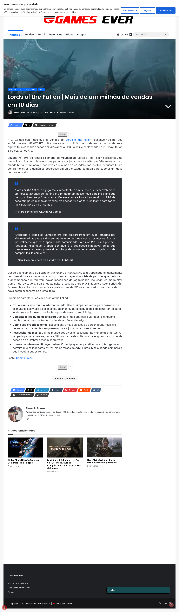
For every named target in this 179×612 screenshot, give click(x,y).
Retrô (41, 34)
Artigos (81, 34)
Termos (11, 592)
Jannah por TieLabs (63, 603)
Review (29, 34)
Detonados (55, 34)
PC (21, 89)
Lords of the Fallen (78, 139)
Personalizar (129, 10)
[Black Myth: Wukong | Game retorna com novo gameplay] (104, 447)
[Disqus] (65, 518)
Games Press (24, 358)
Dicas (69, 34)
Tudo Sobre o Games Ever (19, 588)
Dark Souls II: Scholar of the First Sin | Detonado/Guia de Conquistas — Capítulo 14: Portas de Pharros (64, 464)
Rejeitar (147, 10)
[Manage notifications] (171, 604)
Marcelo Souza (19, 113)
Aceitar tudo (165, 10)
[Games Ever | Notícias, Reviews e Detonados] (74, 20)
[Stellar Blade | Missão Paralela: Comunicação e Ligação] (25, 447)
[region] (89, 8)
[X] (27, 419)
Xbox (41, 89)
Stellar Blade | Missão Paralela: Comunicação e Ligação (23, 461)
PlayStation (31, 89)
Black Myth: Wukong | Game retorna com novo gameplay (101, 461)
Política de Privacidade (18, 583)
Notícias (15, 34)
